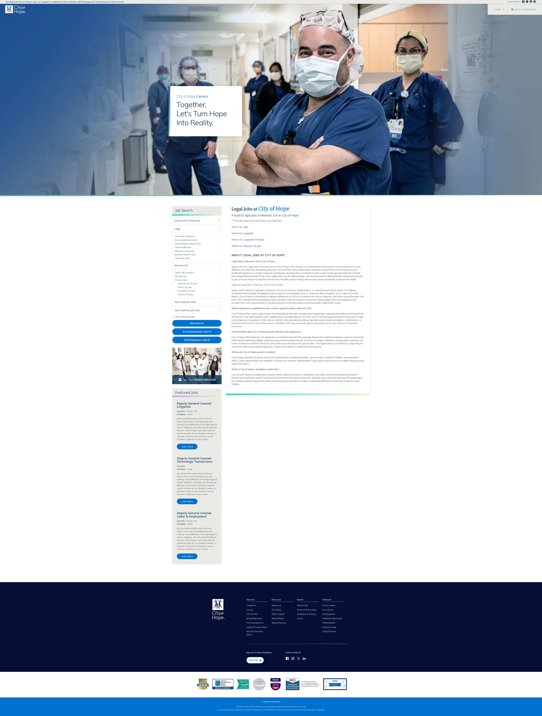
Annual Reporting (254, 618)
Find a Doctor (328, 610)
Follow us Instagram (534, 1)
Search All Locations (184, 272)
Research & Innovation (307, 610)
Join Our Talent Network (525, 9)
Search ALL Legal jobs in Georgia (247, 239)
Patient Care (302, 605)
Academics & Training (306, 614)
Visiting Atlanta (328, 623)
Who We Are (252, 614)
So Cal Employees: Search (202, 332)
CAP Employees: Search (202, 340)
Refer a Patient (278, 614)
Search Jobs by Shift (185, 302)
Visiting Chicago (329, 627)
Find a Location (328, 605)
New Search (197, 323)
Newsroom (276, 605)
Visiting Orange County (332, 618)
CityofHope (278, 618)
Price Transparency (254, 623)
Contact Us (251, 605)
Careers (497, 9)
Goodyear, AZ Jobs (186, 291)
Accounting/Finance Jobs (186, 240)
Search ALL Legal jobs (242, 233)
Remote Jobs (181, 276)
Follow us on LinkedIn (531, 1)
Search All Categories (185, 236)
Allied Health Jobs (183, 247)
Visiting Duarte (328, 614)
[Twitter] (298, 659)
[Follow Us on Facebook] (287, 659)
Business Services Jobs (185, 254)
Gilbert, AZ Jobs (185, 287)
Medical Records (279, 623)
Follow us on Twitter (527, 1)
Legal (177, 228)
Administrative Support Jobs (188, 243)
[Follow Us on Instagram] (292, 659)
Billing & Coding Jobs (184, 251)
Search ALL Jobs (239, 226)
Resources (276, 599)
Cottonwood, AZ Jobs (188, 283)
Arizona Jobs (181, 280)
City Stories (277, 610)
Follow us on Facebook (523, 1)
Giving (299, 618)
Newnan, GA (181, 265)
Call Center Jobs (182, 258)
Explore (300, 599)
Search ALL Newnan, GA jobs (246, 245)
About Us (250, 599)
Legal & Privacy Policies (256, 627)
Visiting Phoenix (329, 631)
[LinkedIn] (304, 659)
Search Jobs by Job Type (187, 310)
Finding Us (326, 599)
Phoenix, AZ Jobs (185, 294)
